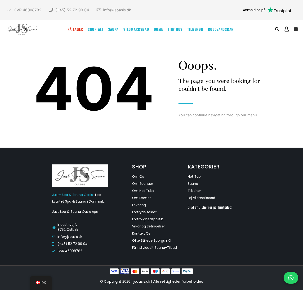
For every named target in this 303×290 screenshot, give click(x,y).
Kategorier (203, 166)
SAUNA (113, 29)
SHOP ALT (95, 29)
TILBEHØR (195, 29)
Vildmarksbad (136, 29)
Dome (158, 29)
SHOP (139, 166)
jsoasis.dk (142, 281)
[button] (277, 29)
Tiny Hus (175, 29)
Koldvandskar (221, 29)
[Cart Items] (296, 29)
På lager (75, 29)
